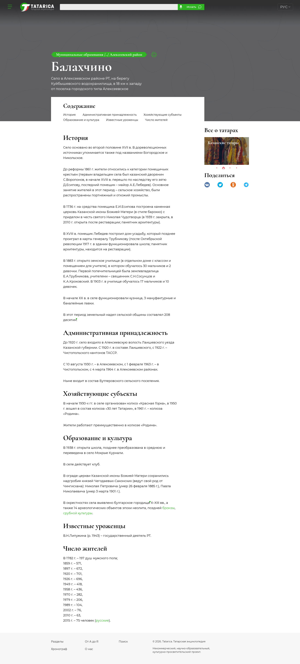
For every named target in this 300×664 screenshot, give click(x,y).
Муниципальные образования (80, 54)
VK (207, 185)
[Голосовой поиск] (181, 7)
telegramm (246, 185)
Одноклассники (233, 185)
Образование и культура (81, 120)
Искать (191, 6)
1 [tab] (217, 168)
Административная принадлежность (110, 114)
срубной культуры (77, 513)
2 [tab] (223, 168)
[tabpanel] (226, 151)
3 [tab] (230, 168)
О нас (89, 649)
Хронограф (59, 649)
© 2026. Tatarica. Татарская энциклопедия (179, 641)
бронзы (168, 508)
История (69, 114)
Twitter (220, 185)
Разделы (57, 641)
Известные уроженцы (122, 120)
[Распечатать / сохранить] (154, 54)
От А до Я (91, 641)
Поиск (123, 641)
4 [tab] (237, 168)
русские (102, 620)
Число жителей (156, 120)
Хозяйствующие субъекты (163, 114)
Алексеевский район (126, 54)
